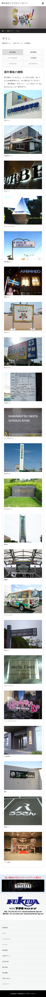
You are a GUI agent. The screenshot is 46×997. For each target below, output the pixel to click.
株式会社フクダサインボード (27, 993)
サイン (4, 933)
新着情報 (5, 927)
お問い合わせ (6, 978)
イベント (5, 944)
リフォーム (13, 63)
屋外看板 (12, 52)
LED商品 (33, 58)
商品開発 (5, 950)
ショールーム (6, 939)
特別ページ (10, 31)
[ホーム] (3, 29)
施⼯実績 (5, 967)
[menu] (43, 3)
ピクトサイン (33, 63)
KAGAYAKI (5, 961)
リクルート (5, 984)
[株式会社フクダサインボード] (20, 3)
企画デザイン (6, 956)
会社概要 (5, 973)
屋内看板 (33, 52)
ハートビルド (12, 58)
